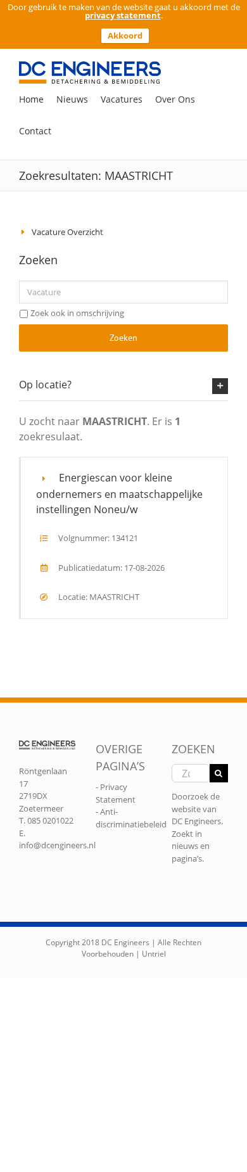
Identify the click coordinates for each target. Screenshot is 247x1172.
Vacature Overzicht (67, 232)
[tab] (123, 385)
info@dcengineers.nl (57, 845)
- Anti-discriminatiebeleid (131, 818)
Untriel (154, 953)
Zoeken (123, 337)
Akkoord (125, 35)
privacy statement (123, 15)
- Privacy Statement (116, 793)
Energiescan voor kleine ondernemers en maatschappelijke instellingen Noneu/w (119, 494)
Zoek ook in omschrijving (77, 313)
